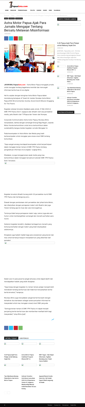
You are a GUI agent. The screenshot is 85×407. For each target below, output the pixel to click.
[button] (78, 10)
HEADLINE (13, 10)
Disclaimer (65, 405)
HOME (6, 10)
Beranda (6, 15)
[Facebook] (6, 38)
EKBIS (50, 10)
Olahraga (57, 10)
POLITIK (32, 10)
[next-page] (8, 392)
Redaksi (50, 405)
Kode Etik (73, 405)
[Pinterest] (16, 38)
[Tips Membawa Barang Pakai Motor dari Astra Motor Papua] (11, 369)
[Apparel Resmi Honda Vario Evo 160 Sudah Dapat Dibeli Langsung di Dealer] (46, 369)
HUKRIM (39, 10)
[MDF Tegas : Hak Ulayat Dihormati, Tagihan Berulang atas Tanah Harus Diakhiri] (46, 348)
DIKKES (45, 10)
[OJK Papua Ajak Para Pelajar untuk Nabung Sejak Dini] (11, 348)
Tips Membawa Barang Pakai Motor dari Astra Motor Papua (11, 378)
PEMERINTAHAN (22, 10)
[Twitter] (11, 38)
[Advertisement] (29, 78)
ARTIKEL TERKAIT (11, 338)
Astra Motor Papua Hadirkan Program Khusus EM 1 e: (28, 357)
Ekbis (12, 15)
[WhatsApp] (20, 38)
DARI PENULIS (24, 338)
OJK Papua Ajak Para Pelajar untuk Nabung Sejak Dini (10, 357)
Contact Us (57, 405)
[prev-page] (5, 392)
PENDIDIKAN (19, 18)
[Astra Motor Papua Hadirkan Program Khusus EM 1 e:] (29, 348)
